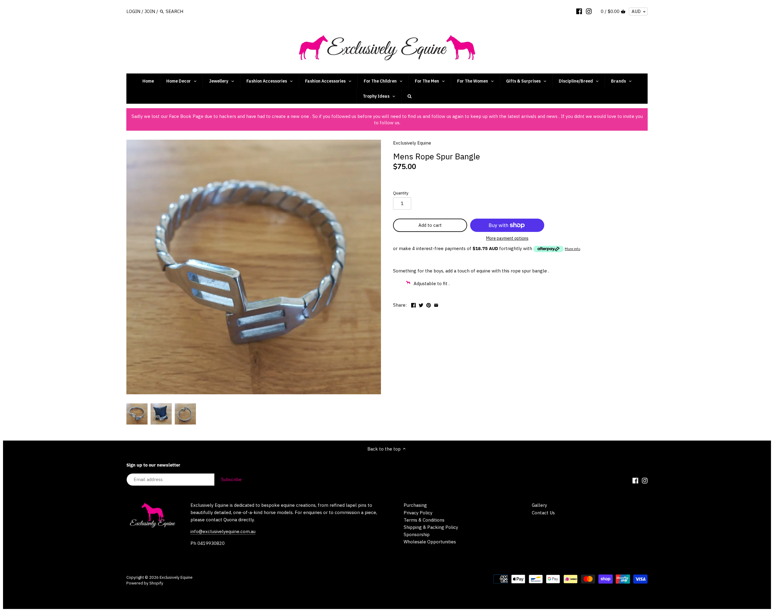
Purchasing (415, 505)
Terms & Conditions (424, 520)
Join (150, 11)
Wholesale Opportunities (430, 542)
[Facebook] (579, 11)
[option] (137, 414)
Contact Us (543, 513)
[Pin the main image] (428, 304)
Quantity (400, 192)
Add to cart (430, 225)
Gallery (539, 505)
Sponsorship (417, 534)
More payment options (507, 238)
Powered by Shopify (144, 583)
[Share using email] (436, 304)
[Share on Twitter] (421, 304)
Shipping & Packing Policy (431, 527)
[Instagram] (589, 11)
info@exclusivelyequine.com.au (222, 531)
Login (133, 11)
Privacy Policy (418, 513)
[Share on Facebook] (413, 304)
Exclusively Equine (412, 143)
